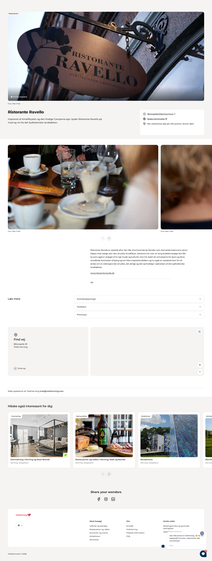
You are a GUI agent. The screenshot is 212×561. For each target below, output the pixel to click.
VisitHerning (132, 529)
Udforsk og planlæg (98, 526)
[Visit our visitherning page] (99, 499)
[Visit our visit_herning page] (106, 499)
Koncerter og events (99, 533)
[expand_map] (199, 331)
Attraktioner (95, 536)
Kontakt (129, 526)
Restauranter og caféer (100, 529)
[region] (147, 351)
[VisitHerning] (23, 514)
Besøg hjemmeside (156, 119)
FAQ (128, 536)
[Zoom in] (200, 365)
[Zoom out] (200, 372)
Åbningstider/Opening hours (160, 114)
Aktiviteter (94, 540)
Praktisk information (135, 533)
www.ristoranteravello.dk (102, 273)
